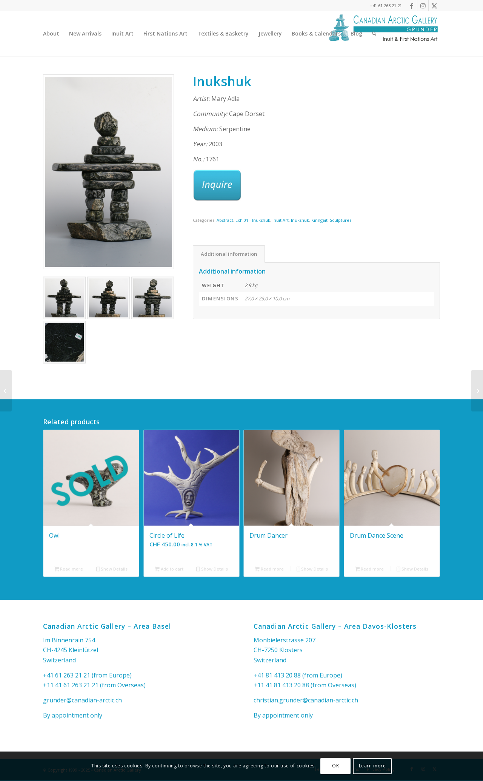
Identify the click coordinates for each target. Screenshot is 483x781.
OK (335, 766)
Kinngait (319, 220)
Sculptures (340, 220)
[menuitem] (51, 33)
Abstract (225, 220)
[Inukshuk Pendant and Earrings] (477, 390)
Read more (71, 569)
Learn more (372, 766)
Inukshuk (300, 220)
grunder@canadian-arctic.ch (82, 700)
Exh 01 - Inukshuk (252, 220)
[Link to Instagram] (422, 5)
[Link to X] (434, 5)
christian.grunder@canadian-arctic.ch (306, 700)
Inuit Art (280, 220)
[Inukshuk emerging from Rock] (6, 390)
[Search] (374, 33)
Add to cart (171, 569)
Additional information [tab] (229, 254)
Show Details (114, 569)
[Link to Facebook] (411, 5)
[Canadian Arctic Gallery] (383, 33)
